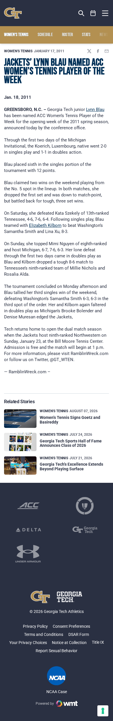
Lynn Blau (95, 109)
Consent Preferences (71, 626)
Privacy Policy (35, 626)
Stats (86, 35)
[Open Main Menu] (105, 13)
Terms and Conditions (43, 634)
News (104, 35)
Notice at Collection (69, 642)
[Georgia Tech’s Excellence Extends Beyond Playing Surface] (20, 465)
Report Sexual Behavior (56, 650)
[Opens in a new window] (28, 506)
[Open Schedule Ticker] (93, 13)
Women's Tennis (18, 51)
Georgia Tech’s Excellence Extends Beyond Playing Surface (71, 466)
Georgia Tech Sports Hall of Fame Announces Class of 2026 (71, 443)
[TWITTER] (89, 51)
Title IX (98, 642)
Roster (67, 35)
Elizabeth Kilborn (45, 225)
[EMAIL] (106, 51)
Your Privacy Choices (28, 642)
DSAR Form (78, 634)
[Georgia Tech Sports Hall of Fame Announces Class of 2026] (20, 442)
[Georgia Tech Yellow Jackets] (13, 13)
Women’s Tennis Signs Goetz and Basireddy (70, 419)
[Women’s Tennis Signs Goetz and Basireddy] (20, 418)
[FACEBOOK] (98, 51)
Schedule (45, 35)
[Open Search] (81, 13)
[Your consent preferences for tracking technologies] (102, 710)
